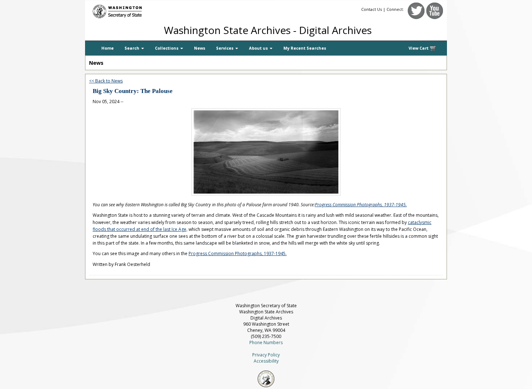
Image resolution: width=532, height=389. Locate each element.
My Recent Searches (304, 48)
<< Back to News (106, 81)
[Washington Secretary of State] (154, 10)
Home (107, 48)
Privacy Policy (266, 355)
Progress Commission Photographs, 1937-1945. (361, 205)
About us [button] (259, 48)
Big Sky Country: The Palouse (133, 91)
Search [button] (132, 48)
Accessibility (266, 361)
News (199, 48)
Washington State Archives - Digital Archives (268, 30)
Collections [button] (167, 48)
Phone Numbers (266, 342)
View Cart (419, 48)
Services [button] (225, 48)
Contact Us (371, 9)
